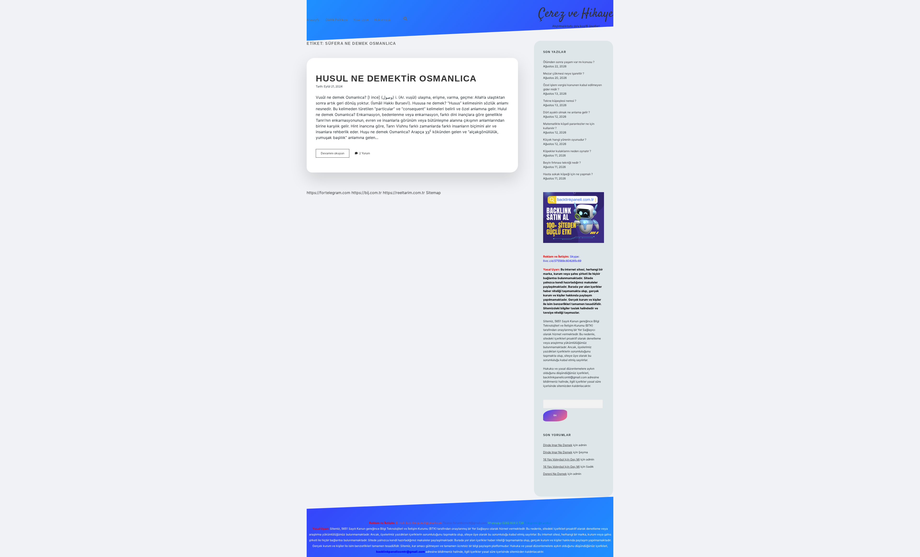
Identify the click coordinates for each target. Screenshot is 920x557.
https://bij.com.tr (366, 192)
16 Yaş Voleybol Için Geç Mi (561, 459)
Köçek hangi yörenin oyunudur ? (564, 139)
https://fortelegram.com (328, 192)
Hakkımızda (382, 20)
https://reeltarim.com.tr (404, 192)
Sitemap (433, 192)
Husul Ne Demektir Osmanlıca (396, 78)
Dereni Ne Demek (555, 474)
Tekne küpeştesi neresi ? (559, 101)
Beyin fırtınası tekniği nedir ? (562, 162)
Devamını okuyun (335, 154)
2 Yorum (364, 153)
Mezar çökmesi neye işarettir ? (563, 73)
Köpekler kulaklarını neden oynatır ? (567, 151)
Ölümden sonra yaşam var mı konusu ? (568, 62)
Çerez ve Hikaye (575, 14)
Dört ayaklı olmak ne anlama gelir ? (566, 112)
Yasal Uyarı (360, 20)
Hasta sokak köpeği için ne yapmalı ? (568, 174)
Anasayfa (313, 20)
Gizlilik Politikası (336, 20)
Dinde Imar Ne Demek (557, 445)
